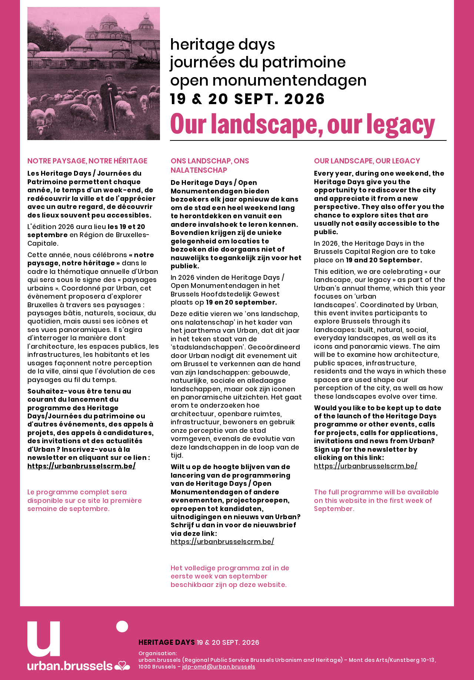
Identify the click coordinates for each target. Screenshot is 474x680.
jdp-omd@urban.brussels (219, 666)
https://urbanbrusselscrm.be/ (222, 541)
